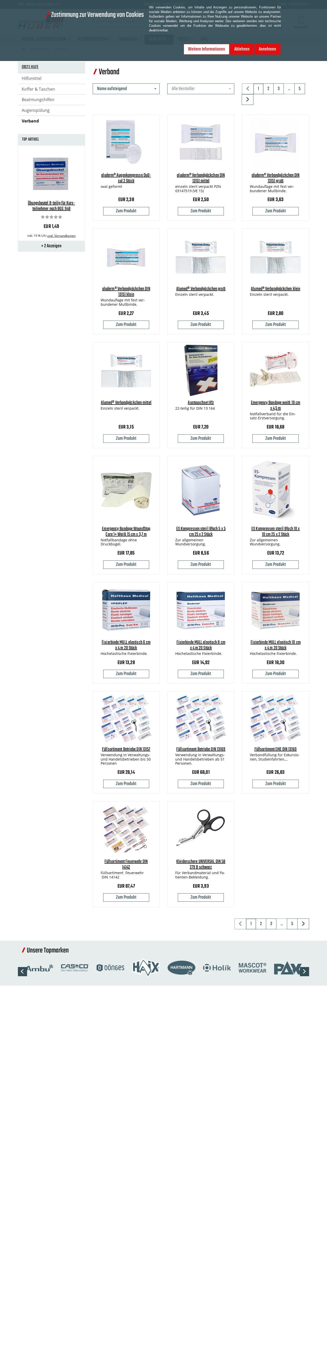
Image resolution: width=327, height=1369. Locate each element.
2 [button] (268, 89)
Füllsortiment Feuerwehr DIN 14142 (126, 864)
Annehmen (267, 49)
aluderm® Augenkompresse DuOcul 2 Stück (126, 178)
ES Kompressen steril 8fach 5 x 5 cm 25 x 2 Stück (201, 531)
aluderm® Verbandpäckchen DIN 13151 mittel (201, 178)
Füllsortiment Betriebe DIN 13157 (126, 749)
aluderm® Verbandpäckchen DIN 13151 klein (126, 291)
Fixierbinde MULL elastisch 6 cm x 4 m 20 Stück (126, 645)
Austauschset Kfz (201, 403)
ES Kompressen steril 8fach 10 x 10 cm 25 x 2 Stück (275, 531)
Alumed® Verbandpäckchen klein (275, 289)
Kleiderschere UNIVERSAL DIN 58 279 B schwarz (200, 864)
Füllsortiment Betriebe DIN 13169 (200, 749)
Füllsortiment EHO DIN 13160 (275, 749)
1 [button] (258, 89)
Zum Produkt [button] (126, 211)
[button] (247, 99)
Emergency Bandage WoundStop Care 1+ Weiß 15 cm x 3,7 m (126, 531)
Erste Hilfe (30, 67)
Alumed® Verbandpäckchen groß (201, 289)
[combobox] (126, 88)
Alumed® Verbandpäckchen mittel (126, 403)
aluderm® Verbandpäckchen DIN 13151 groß (276, 178)
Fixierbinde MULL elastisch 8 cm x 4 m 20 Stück (201, 645)
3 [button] (278, 89)
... (289, 89)
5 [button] (300, 89)
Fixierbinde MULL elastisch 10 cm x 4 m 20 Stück (276, 645)
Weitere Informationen (206, 49)
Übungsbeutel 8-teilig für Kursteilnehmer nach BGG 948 (51, 206)
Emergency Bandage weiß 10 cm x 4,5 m (275, 405)
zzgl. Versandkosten (61, 236)
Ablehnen (242, 49)
